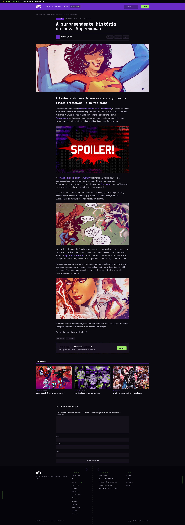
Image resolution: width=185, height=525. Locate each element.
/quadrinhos (75, 6)
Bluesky (128, 475)
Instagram (129, 482)
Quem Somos (103, 475)
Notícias (75, 491)
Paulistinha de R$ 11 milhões (87, 393)
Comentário (60, 414)
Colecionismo (76, 494)
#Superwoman (70, 338)
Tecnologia (76, 507)
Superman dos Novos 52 (74, 255)
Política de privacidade (108, 482)
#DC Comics (60, 338)
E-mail (58, 444)
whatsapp (118, 37)
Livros (74, 510)
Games (74, 482)
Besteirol (75, 485)
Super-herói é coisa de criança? (50, 393)
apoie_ (145, 6)
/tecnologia (56, 6)
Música (74, 504)
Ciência (74, 514)
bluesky (110, 37)
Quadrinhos (60, 19)
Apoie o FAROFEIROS (106, 479)
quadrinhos (42, 14)
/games (47, 6)
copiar (126, 37)
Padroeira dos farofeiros (108, 488)
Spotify (128, 485)
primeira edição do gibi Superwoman (74, 178)
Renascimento (62, 118)
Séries (74, 501)
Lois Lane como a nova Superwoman (95, 108)
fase (107, 184)
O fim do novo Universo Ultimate (127, 393)
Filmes (74, 488)
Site (57, 451)
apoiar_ (122, 348)
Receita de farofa (105, 485)
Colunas (74, 479)
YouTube (128, 479)
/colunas (66, 6)
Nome (58, 436)
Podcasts (75, 498)
